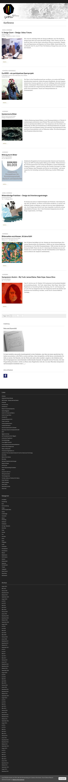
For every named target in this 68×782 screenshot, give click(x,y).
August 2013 (4, 748)
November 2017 (5, 643)
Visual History (4, 484)
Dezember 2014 (5, 714)
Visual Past (4, 488)
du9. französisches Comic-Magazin (9, 436)
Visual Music (4, 573)
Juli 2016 (3, 674)
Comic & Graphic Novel (6, 509)
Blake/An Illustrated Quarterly (8, 408)
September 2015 (5, 695)
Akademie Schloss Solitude (7, 398)
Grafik (3, 544)
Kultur (3, 538)
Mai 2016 (4, 678)
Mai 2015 (4, 704)
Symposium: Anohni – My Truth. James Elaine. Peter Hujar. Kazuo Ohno (28, 277)
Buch (3, 503)
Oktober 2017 (4, 645)
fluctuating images (6, 440)
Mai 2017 (4, 653)
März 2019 (4, 609)
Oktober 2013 (4, 744)
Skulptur (3, 559)
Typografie (4, 569)
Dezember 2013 (5, 739)
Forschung (4, 519)
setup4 (3, 469)
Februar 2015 (4, 710)
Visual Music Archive (6, 486)
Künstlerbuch (4, 550)
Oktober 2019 (4, 595)
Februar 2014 (4, 735)
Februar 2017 (4, 660)
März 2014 (4, 733)
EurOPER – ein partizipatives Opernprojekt (18, 73)
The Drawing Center (6, 476)
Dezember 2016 (5, 664)
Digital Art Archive (5, 434)
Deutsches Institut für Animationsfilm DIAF (10, 429)
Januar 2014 (4, 737)
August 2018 (4, 624)
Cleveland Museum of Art (7, 419)
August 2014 (4, 723)
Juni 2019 (4, 603)
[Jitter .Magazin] (34, 11)
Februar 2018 (4, 636)
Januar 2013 (4, 760)
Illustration (4, 516)
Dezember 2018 (5, 615)
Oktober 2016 (4, 668)
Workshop (4, 528)
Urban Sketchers (5, 480)
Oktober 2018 (4, 620)
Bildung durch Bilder (9, 154)
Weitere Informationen (18, 779)
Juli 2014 (3, 725)
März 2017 (4, 658)
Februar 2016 (4, 685)
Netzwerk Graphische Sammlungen (9, 461)
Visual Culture (5, 571)
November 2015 (5, 691)
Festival (3, 532)
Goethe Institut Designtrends (8, 446)
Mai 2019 (4, 605)
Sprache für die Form (6, 471)
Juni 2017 (4, 651)
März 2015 (4, 708)
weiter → (5, 61)
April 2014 (4, 731)
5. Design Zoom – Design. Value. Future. (17, 32)
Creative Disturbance (6, 425)
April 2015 (4, 706)
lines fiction (4, 455)
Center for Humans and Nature (8, 413)
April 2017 (4, 655)
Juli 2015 (3, 700)
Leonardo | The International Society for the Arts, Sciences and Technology (17, 452)
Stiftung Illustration (6, 473)
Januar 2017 (4, 662)
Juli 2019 (3, 601)
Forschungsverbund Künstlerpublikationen (10, 444)
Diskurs (3, 518)
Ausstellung (4, 501)
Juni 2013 (4, 752)
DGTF (3, 431)
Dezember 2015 (5, 689)
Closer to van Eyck (5, 421)
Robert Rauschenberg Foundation (9, 467)
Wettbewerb (4, 575)
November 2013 (5, 742)
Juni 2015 (4, 702)
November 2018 (5, 618)
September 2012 (5, 767)
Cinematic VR (4, 417)
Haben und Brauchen (6, 448)
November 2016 (5, 666)
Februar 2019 (4, 611)
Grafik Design (4, 513)
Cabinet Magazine (5, 411)
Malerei (3, 552)
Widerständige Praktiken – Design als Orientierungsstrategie (24, 195)
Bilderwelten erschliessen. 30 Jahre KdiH (17, 236)
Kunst (3, 540)
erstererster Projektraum (7, 438)
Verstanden (62, 778)
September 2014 (5, 720)
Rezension (4, 563)
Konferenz (9, 30)
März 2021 (4, 588)
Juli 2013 (3, 750)
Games (3, 511)
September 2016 (5, 670)
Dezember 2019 (5, 592)
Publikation (4, 523)
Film (3, 534)
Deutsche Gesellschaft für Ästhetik (9, 427)
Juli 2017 (3, 649)
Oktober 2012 (4, 765)
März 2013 (4, 758)
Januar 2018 (4, 639)
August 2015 (4, 697)
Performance (12, 70)
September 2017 (5, 647)
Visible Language (5, 482)
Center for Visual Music (6, 415)
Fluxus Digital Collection (7, 442)
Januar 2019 (4, 613)
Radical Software (5, 463)
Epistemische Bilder (9, 114)
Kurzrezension (5, 565)
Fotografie (4, 542)
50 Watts (4, 396)
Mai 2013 (4, 754)
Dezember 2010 (5, 771)
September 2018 (5, 622)
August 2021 (4, 586)
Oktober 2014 (4, 718)
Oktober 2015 (4, 693)
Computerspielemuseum (7, 423)
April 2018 (4, 632)
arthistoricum (4, 406)
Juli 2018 (3, 626)
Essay (3, 530)
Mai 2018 (4, 630)
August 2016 (4, 672)
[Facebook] (5, 376)
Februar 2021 (4, 590)
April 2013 (4, 756)
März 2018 (4, 634)
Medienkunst (4, 555)
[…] (24, 363)
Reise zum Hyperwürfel (10, 328)
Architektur (4, 499)
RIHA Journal (4, 465)
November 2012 (5, 763)
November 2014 (5, 716)
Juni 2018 (4, 628)
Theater (3, 567)
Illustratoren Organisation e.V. (8, 450)
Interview (4, 536)
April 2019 (4, 607)
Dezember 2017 (5, 641)
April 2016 (4, 681)
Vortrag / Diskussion (6, 526)
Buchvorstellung (5, 505)
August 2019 (4, 599)
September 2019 (5, 597)
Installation (4, 546)
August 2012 (4, 769)
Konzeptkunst (5, 548)
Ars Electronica (5, 404)
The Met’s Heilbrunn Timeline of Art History (10, 478)
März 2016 (4, 683)
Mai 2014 (4, 729)
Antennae (4, 402)
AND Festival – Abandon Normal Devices (10, 400)
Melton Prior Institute (6, 457)
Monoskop (4, 459)
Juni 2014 (4, 727)
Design (4, 30)
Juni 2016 (4, 676)
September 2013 (5, 746)
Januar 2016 (4, 687)
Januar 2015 (4, 712)
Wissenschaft (4, 561)
